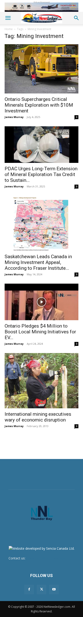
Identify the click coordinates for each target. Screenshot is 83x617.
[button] (7, 18)
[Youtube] (54, 589)
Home (9, 29)
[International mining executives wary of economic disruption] (41, 380)
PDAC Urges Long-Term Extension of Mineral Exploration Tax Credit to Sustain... (41, 174)
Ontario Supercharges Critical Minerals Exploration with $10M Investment (39, 105)
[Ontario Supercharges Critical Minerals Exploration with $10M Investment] (41, 69)
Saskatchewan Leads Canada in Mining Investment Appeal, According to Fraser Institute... (38, 262)
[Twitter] (41, 589)
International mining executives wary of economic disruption (38, 417)
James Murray (14, 117)
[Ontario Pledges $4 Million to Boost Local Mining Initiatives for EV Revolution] (41, 302)
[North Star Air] (41, 7)
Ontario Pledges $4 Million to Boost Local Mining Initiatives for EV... (40, 331)
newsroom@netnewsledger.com (50, 558)
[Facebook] (29, 589)
